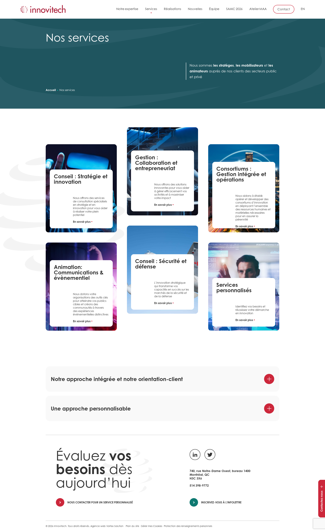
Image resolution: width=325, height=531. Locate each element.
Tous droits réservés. (79, 526)
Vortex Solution (114, 526)
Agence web (98, 526)
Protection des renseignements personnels (188, 526)
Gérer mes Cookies (151, 526)
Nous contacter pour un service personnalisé (100, 502)
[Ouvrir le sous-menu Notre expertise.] (140, 9)
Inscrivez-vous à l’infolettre (221, 502)
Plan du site (132, 526)
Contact (283, 9)
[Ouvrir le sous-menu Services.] (159, 9)
